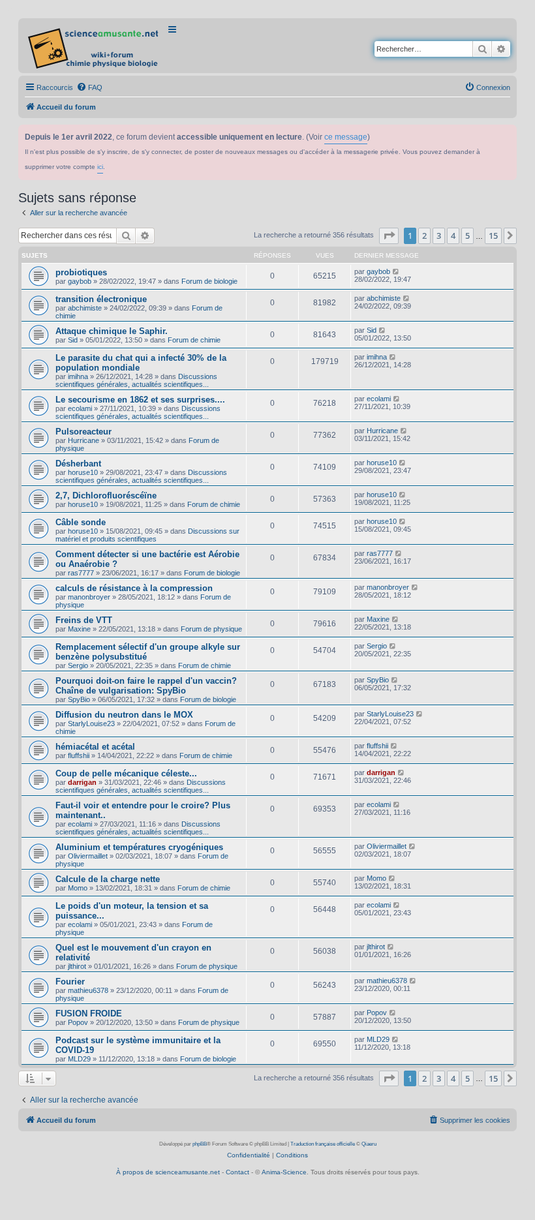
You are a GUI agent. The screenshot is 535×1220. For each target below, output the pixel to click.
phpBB (199, 1144)
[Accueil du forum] (94, 46)
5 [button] (467, 235)
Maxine (79, 629)
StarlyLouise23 (91, 723)
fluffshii (78, 755)
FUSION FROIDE (88, 1013)
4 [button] (453, 235)
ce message (345, 137)
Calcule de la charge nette (107, 879)
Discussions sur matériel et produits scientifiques (147, 535)
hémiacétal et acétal (95, 747)
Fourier (70, 981)
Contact (237, 1172)
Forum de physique (211, 629)
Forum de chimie (194, 340)
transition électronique (101, 299)
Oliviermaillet (88, 856)
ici (100, 166)
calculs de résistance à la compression (134, 588)
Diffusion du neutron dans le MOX (124, 715)
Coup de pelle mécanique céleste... (126, 773)
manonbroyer (89, 597)
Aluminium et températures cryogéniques (139, 847)
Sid (73, 340)
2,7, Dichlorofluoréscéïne (106, 495)
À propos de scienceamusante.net (168, 1172)
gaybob (79, 281)
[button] (389, 235)
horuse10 (83, 472)
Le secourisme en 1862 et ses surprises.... (140, 399)
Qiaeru (368, 1144)
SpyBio (79, 699)
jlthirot (77, 966)
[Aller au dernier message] (396, 271)
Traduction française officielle (322, 1144)
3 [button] (438, 235)
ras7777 (81, 573)
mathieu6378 (88, 990)
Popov (78, 1022)
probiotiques (81, 272)
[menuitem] (89, 87)
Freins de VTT (83, 620)
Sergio (78, 665)
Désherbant (78, 463)
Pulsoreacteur (83, 431)
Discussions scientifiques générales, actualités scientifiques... (136, 380)
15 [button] (493, 235)
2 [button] (424, 235)
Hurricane (83, 440)
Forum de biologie (209, 281)
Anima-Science (284, 1172)
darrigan (82, 782)
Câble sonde (80, 522)
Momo (77, 888)
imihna (78, 376)
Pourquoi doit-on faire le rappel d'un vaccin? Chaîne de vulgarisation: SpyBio (146, 685)
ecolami (80, 408)
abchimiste (85, 308)
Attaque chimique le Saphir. (111, 331)
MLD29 (79, 1059)
